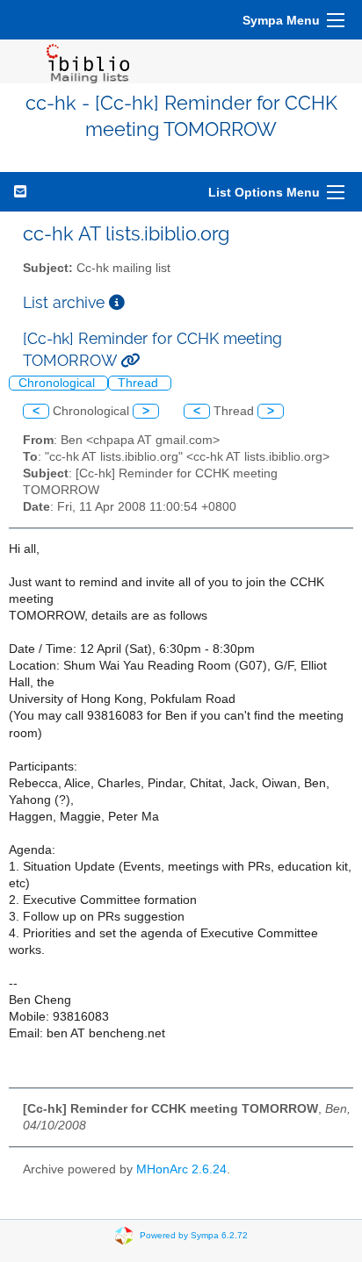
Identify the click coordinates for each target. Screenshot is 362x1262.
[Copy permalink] (130, 360)
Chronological (58, 383)
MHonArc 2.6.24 (181, 1169)
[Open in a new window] (117, 302)
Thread (140, 383)
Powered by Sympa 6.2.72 (194, 1235)
